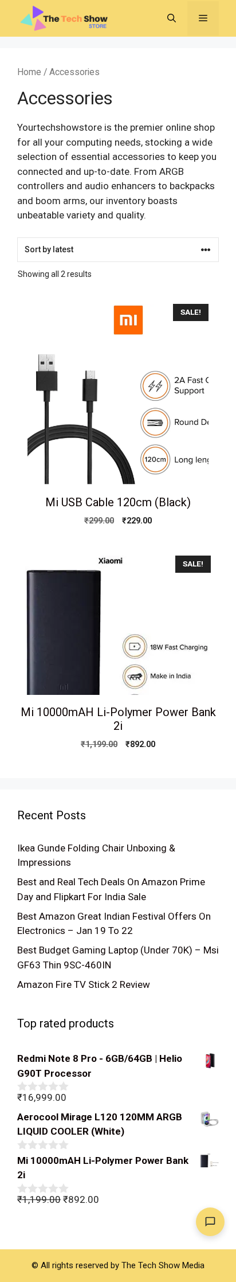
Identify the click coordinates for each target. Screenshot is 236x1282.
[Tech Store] (68, 17)
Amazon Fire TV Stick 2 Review (83, 984)
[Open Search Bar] (171, 18)
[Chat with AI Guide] (210, 1221)
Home (29, 72)
